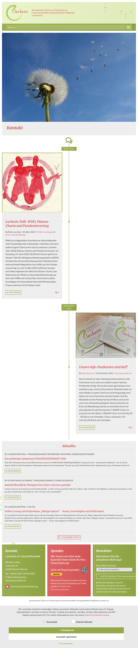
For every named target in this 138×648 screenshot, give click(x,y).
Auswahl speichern (66, 637)
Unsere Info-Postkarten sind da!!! (103, 367)
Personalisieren (66, 643)
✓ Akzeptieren (66, 630)
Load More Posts (70, 537)
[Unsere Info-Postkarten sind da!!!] (106, 335)
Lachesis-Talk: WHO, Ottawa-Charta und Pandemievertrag (27, 224)
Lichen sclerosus (63, 480)
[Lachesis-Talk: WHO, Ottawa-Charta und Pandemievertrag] (32, 182)
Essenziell (51, 622)
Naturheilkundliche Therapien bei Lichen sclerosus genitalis (38, 485)
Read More (14, 292)
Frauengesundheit (37, 454)
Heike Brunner (88, 373)
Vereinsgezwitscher (123, 373)
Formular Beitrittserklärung (24, 586)
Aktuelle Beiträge (18, 235)
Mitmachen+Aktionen (59, 454)
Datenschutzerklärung (106, 588)
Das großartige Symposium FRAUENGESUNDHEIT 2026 (35, 458)
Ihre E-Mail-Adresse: (106, 565)
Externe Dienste (84, 622)
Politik (39, 232)
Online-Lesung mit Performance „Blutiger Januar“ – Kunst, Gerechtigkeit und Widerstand (54, 511)
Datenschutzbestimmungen (97, 615)
